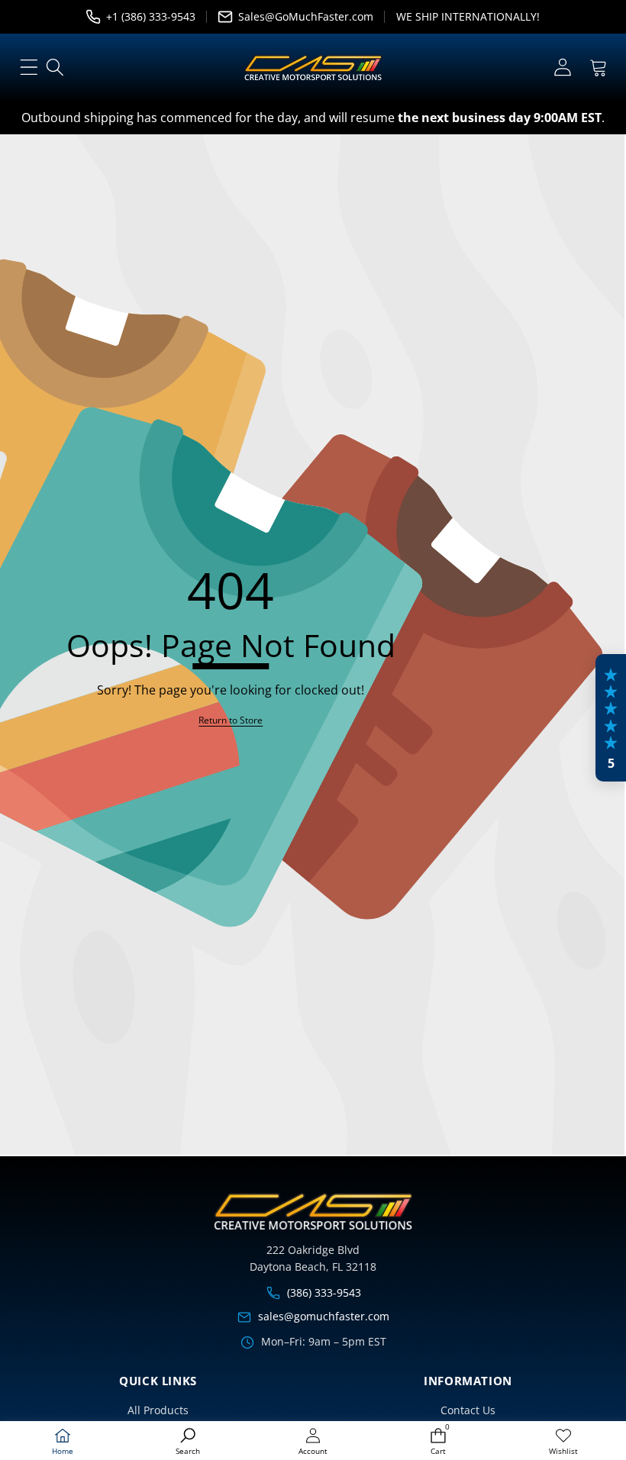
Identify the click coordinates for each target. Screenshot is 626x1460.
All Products (158, 1410)
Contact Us (467, 1410)
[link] (563, 1442)
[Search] (55, 67)
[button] (598, 67)
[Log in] (562, 67)
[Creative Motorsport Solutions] (313, 68)
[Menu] (28, 67)
